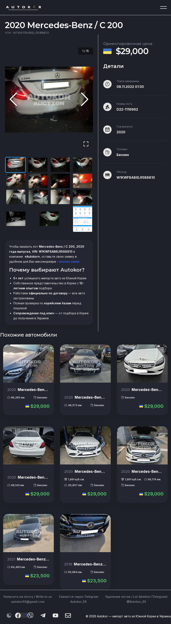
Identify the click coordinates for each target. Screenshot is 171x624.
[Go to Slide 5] (15, 181)
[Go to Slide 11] (60, 197)
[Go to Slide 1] (15, 165)
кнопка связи (68, 261)
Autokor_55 (78, 601)
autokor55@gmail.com (27, 601)
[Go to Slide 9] (15, 197)
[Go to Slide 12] (82, 197)
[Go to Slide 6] (38, 181)
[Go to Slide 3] (60, 165)
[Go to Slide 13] (15, 219)
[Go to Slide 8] (82, 181)
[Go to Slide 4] (82, 165)
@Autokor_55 (136, 601)
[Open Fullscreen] (86, 144)
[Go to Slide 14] (49, 219)
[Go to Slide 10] (38, 197)
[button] (49, 99)
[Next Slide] (84, 99)
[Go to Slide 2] (37, 165)
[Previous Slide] (13, 99)
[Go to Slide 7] (60, 181)
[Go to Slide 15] (82, 219)
